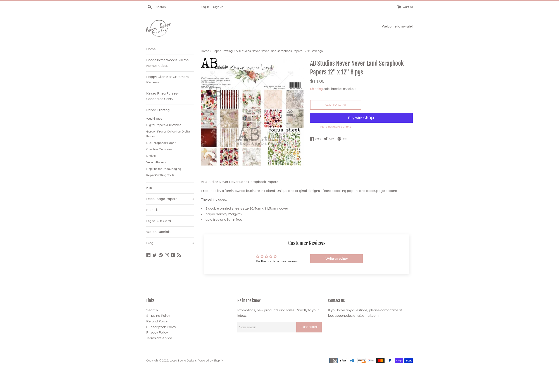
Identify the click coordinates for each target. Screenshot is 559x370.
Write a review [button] (337, 258)
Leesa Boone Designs (183, 360)
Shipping (316, 89)
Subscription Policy (161, 327)
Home (151, 49)
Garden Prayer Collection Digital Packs (168, 134)
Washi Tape (154, 118)
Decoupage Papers (170, 199)
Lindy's (151, 155)
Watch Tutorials (158, 232)
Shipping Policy (158, 315)
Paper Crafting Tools (160, 175)
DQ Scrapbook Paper (161, 143)
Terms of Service (159, 338)
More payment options (335, 126)
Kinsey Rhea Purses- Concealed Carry (162, 96)
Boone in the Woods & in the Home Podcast (167, 62)
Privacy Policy (157, 332)
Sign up (218, 7)
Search (152, 310)
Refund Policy (157, 321)
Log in (205, 7)
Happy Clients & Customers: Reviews (167, 79)
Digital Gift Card (158, 221)
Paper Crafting (170, 110)
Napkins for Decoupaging (163, 168)
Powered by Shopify (210, 360)
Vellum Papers (156, 162)
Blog (170, 243)
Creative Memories (159, 149)
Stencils (152, 210)
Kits (149, 187)
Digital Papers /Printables (163, 125)
